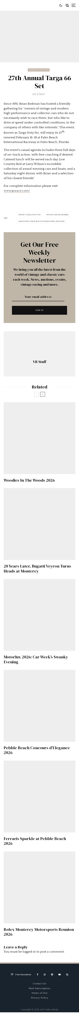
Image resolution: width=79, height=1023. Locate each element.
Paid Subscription (39, 988)
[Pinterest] (52, 974)
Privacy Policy (39, 997)
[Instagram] (44, 974)
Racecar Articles (39, 70)
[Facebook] (37, 974)
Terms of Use (40, 993)
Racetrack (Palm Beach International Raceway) (42, 221)
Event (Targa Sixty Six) (30, 215)
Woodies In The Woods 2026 (29, 480)
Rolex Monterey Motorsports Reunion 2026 (39, 932)
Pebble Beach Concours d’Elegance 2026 (37, 750)
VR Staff (38, 94)
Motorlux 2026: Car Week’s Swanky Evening (36, 659)
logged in (29, 951)
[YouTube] (59, 974)
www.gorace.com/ (17, 190)
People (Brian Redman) (58, 215)
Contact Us (39, 983)
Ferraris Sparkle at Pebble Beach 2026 (35, 841)
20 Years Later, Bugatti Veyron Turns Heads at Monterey (37, 568)
